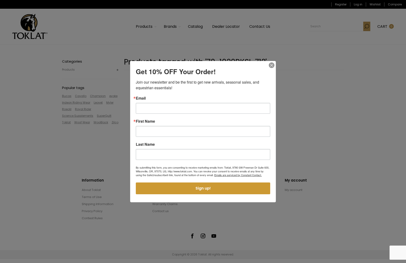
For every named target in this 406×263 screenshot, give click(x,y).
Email (141, 98)
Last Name (145, 144)
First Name (145, 121)
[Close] (271, 65)
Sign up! (203, 188)
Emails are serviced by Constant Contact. (238, 175)
